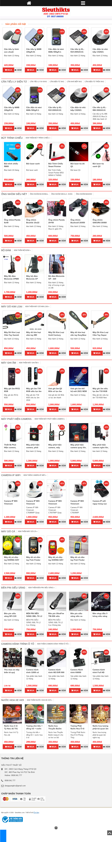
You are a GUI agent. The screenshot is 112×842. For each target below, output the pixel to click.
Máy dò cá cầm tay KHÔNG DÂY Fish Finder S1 (11, 560)
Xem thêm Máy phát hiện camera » (49, 419)
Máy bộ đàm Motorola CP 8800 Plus (32, 279)
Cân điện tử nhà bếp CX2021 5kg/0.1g (100, 52)
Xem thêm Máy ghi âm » (29, 363)
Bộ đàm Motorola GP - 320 (56, 277)
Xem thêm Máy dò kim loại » (37, 306)
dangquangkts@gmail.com (15, 786)
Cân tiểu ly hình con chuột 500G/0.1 (11, 52)
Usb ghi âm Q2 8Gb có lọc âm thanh (55, 391)
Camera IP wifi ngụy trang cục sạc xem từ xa (100, 504)
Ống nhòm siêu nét (14, 194)
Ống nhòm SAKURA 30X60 (100, 221)
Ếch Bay (36, 812)
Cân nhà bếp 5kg (74, 82)
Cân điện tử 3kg (57, 82)
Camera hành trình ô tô (17, 643)
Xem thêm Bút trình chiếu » (38, 138)
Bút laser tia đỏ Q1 (77, 165)
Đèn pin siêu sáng (13, 587)
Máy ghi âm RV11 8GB (12, 389)
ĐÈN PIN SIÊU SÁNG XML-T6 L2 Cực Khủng (34, 616)
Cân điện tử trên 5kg (94, 82)
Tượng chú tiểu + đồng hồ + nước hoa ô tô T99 (34, 728)
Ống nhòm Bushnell (39, 194)
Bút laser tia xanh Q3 (98, 165)
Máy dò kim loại (11, 306)
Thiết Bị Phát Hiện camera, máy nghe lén (10, 447)
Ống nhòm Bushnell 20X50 (77, 221)
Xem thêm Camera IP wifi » (34, 475)
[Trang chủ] (56, 12)
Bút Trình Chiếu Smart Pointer (55, 165)
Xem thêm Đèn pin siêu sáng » (41, 588)
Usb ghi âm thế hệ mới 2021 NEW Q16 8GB (78, 391)
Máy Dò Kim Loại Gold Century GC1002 (56, 335)
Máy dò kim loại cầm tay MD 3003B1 (33, 335)
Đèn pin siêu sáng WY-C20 (10, 614)
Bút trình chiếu (12, 137)
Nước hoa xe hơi (12, 700)
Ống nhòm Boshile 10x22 (32, 221)
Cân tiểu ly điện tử (14, 81)
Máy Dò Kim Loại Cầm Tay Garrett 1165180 (12, 335)
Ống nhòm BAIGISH (84, 194)
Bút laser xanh (33, 164)
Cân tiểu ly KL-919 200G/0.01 (77, 50)
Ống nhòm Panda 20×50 (56, 221)
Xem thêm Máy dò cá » (27, 531)
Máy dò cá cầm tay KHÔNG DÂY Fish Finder (55, 560)
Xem (19, 70)
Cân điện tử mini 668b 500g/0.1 (56, 50)
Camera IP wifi (10, 475)
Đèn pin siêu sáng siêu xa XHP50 (76, 616)
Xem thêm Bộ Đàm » (22, 250)
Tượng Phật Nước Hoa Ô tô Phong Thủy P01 (78, 728)
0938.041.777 (10, 780)
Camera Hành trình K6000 (76, 671)
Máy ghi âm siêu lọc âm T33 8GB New (100, 391)
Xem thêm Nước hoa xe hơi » (39, 700)
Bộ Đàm (6, 250)
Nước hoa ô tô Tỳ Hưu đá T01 (11, 727)
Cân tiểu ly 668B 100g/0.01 (33, 50)
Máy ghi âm (8, 362)
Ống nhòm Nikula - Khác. (62, 194)
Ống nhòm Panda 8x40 (12, 221)
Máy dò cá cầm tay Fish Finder (77, 558)
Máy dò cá (8, 531)
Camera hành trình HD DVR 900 (56, 671)
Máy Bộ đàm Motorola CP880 (11, 277)
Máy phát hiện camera (16, 419)
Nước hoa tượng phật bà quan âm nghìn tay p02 (100, 728)
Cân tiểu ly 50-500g (38, 82)
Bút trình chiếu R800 (11, 165)
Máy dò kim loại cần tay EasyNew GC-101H (78, 335)
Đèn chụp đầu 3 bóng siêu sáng (100, 614)
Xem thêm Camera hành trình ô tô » (53, 644)
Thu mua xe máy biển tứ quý (11, 671)
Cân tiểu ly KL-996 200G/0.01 (99, 108)
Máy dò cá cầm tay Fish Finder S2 (33, 560)
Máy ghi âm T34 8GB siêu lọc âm (33, 389)
